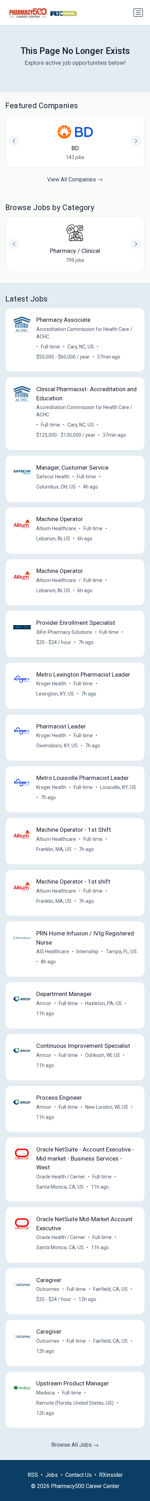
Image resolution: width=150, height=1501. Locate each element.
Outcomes (47, 1289)
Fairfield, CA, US (110, 1289)
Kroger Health (51, 683)
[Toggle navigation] (138, 12)
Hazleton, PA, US (103, 1003)
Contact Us (78, 1475)
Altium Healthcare (56, 528)
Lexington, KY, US (55, 694)
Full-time (50, 347)
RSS (33, 1475)
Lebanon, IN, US (53, 538)
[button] (136, 244)
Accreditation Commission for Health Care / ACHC (84, 332)
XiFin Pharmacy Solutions (64, 632)
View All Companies (72, 179)
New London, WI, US (106, 1107)
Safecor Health (52, 476)
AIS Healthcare (52, 951)
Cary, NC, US (80, 347)
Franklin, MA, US (54, 849)
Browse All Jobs (72, 1444)
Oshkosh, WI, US (102, 1055)
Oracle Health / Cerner (60, 1177)
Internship (87, 951)
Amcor (43, 1003)
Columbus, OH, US (56, 487)
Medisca (45, 1393)
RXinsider (111, 1475)
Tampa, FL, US (121, 951)
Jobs (51, 1475)
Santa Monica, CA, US (60, 1187)
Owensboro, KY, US (57, 745)
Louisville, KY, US (118, 787)
